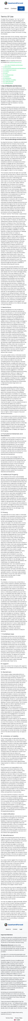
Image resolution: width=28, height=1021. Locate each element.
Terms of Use (9, 1018)
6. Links (5, 73)
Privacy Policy (18, 1018)
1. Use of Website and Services (14, 65)
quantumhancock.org (15, 62)
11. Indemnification (8, 81)
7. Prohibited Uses (8, 75)
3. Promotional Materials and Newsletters (14, 68)
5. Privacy (6, 71)
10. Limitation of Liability (9, 80)
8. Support (6, 76)
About (7, 8)
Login (21, 8)
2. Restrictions (7, 67)
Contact (14, 8)
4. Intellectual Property (9, 70)
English (18, 1020)
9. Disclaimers (7, 78)
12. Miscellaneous (8, 83)
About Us (8, 929)
